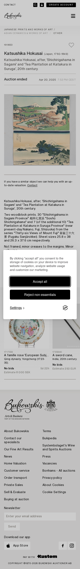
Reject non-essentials (40, 294)
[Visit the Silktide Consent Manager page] (65, 308)
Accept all (40, 281)
